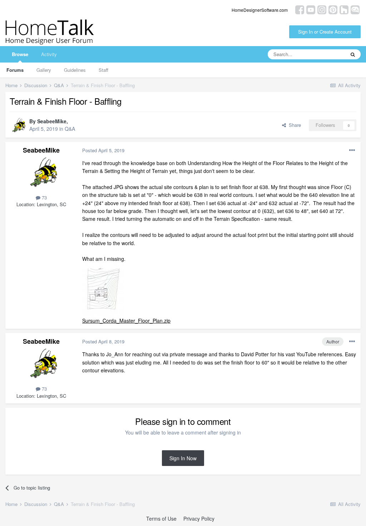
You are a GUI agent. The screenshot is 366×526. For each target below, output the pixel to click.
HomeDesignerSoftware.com (260, 10)
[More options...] (352, 150)
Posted (103, 150)
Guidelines (75, 69)
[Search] (353, 54)
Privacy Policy (198, 518)
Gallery (43, 69)
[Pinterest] (332, 9)
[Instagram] (321, 9)
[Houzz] (344, 9)
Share (293, 124)
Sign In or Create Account (325, 31)
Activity (49, 54)
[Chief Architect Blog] (355, 9)
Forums (15, 69)
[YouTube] (310, 9)
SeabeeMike (51, 121)
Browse (20, 54)
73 (43, 197)
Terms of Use (161, 518)
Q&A (70, 128)
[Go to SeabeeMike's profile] (17, 125)
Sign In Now (183, 458)
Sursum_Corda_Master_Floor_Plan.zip (126, 320)
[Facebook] (299, 9)
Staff (103, 69)
